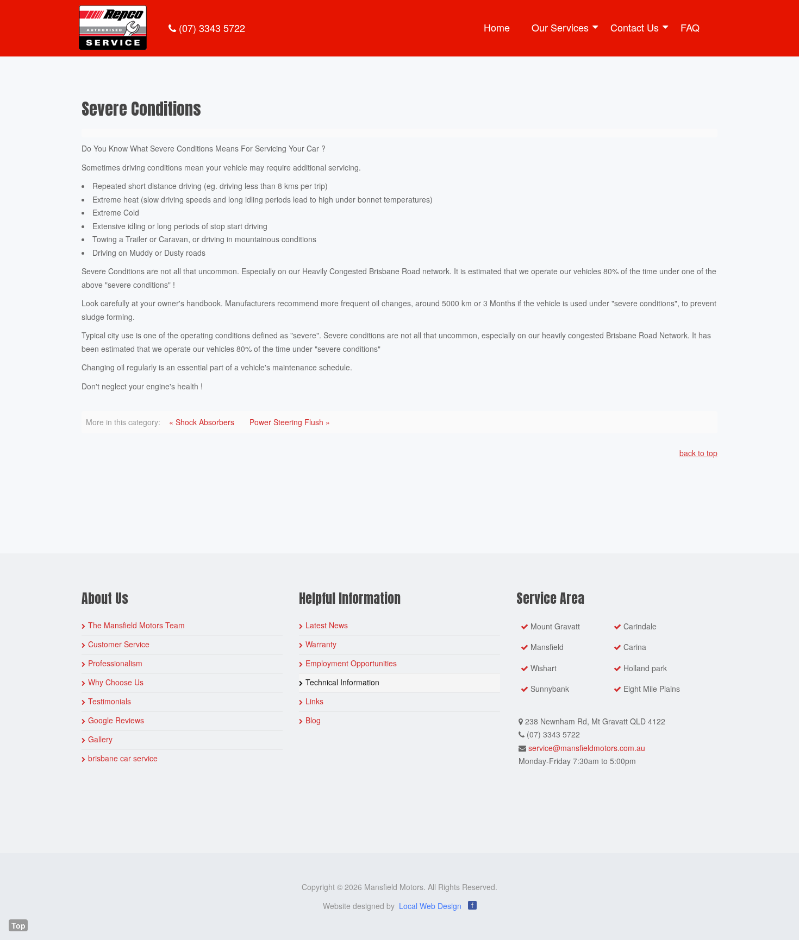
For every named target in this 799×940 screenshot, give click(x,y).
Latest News (326, 625)
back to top (698, 452)
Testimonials (109, 701)
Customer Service (118, 644)
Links (314, 701)
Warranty (320, 644)
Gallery (100, 739)
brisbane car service (123, 758)
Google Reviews (116, 720)
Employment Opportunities (351, 663)
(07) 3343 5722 (210, 28)
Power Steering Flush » (289, 422)
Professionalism (115, 663)
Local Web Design (430, 905)
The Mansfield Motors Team (136, 625)
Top (18, 925)
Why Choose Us (115, 682)
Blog (313, 720)
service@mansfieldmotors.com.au (586, 747)
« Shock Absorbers (201, 422)
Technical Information (342, 682)
